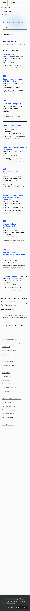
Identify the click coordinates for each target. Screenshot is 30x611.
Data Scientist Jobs (7, 395)
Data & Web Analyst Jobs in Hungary (12, 343)
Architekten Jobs (6, 358)
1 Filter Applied (11, 50)
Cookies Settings (8, 607)
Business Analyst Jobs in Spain (10, 339)
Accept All (22, 607)
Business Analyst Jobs (8, 361)
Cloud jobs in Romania (8, 424)
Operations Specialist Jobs (9, 387)
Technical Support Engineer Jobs (11, 410)
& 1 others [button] (11, 62)
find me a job (6, 310)
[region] (15, 603)
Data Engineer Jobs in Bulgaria (10, 413)
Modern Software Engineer (9, 369)
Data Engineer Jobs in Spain (9, 350)
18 (22, 326)
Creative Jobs (5, 391)
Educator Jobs (6, 380)
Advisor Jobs (5, 354)
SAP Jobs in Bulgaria (7, 417)
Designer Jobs (6, 372)
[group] (15, 61)
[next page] (26, 326)
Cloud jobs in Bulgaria (8, 376)
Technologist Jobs (7, 384)
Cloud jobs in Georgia (8, 365)
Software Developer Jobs (8, 406)
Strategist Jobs (6, 346)
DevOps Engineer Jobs (8, 402)
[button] (4, 76)
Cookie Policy (11, 603)
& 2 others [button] (13, 180)
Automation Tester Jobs (8, 421)
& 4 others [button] (17, 133)
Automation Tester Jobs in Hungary (11, 398)
